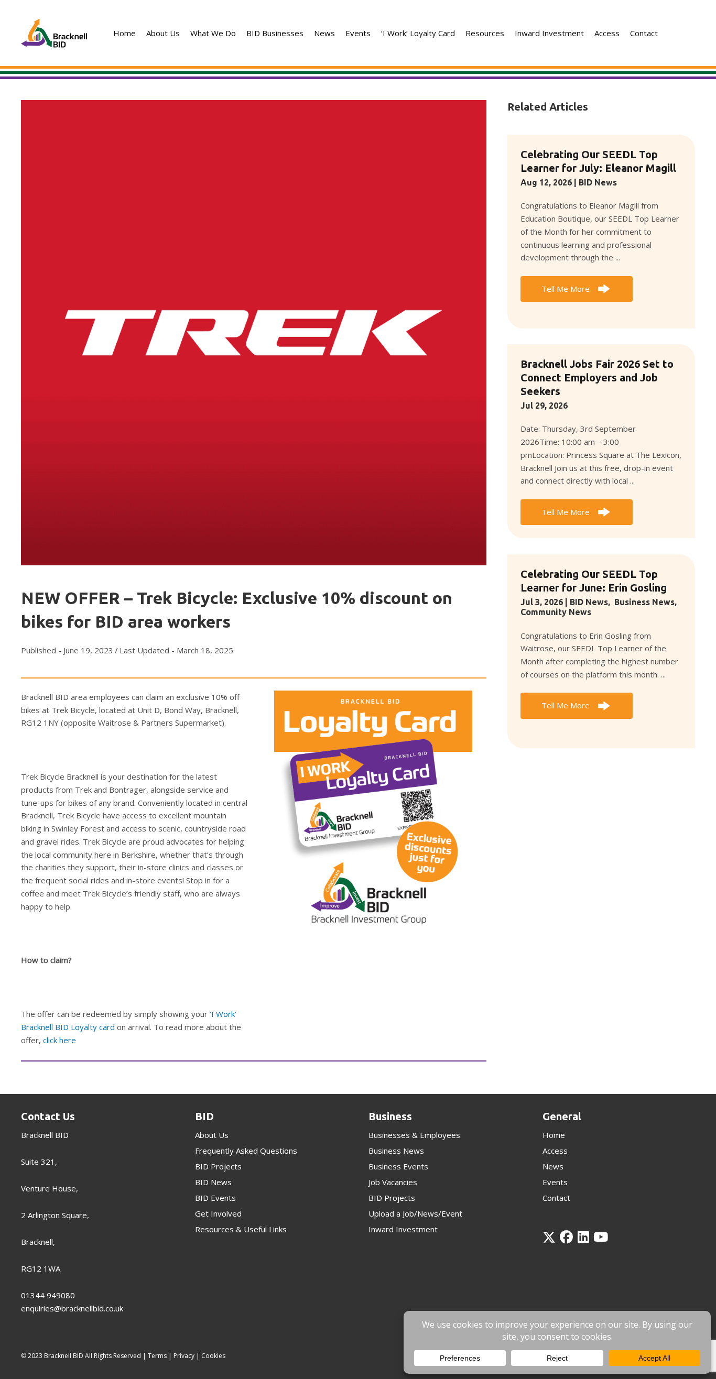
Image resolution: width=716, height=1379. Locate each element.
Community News (555, 612)
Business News (644, 602)
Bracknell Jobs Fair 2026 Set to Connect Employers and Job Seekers (597, 377)
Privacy (183, 1355)
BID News (598, 182)
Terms (157, 1355)
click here (59, 1040)
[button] (576, 289)
